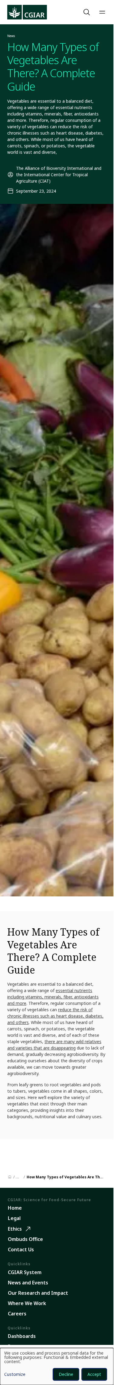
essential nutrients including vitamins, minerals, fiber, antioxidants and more (53, 997)
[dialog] (56, 1366)
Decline (66, 1374)
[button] (87, 12)
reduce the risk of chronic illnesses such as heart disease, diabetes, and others (55, 1016)
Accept (94, 1374)
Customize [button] (14, 1374)
